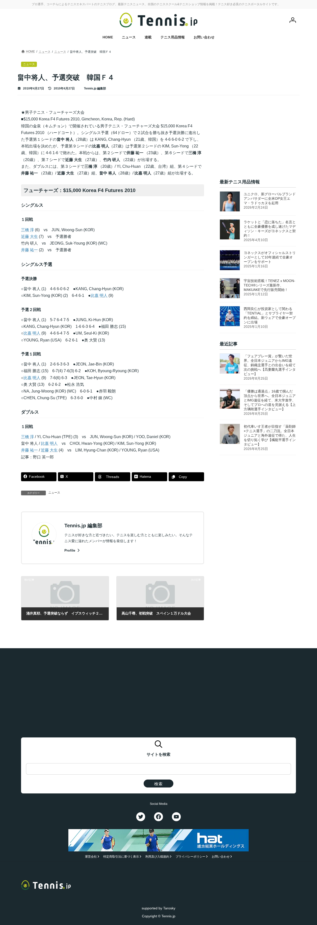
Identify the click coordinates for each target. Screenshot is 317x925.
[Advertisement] (258, 140)
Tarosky (169, 908)
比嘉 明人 (99, 295)
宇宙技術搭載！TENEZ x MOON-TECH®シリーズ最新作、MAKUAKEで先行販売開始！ (269, 285)
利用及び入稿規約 (157, 856)
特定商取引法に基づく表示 (121, 856)
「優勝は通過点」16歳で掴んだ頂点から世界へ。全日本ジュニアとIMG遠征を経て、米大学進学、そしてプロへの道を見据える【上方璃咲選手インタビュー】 (270, 400)
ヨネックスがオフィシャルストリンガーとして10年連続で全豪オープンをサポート (270, 257)
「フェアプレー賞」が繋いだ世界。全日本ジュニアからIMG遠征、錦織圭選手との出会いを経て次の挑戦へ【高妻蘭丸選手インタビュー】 (270, 365)
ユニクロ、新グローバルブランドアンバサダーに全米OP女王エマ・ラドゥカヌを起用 (270, 198)
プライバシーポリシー (190, 856)
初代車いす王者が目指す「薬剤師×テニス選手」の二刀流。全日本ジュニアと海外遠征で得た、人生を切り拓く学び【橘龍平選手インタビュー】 (270, 436)
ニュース (54, 492)
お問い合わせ (221, 856)
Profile (70, 550)
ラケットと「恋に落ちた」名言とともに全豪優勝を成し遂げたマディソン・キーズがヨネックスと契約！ (270, 228)
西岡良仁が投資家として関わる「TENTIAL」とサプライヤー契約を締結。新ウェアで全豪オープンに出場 (270, 315)
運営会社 (91, 856)
